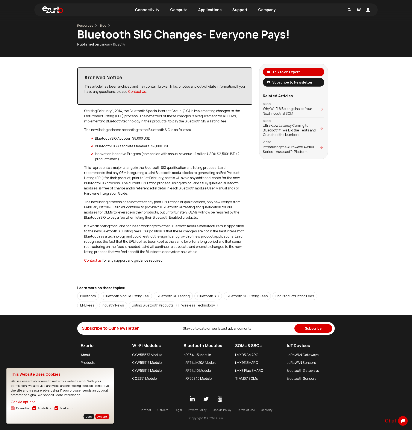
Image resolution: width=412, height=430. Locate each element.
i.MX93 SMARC (246, 362)
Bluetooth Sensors (302, 378)
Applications (210, 9)
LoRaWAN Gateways (303, 354)
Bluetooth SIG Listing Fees (247, 296)
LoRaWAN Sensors (301, 362)
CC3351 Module (144, 378)
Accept (102, 416)
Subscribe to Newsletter (292, 82)
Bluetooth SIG (208, 296)
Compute (179, 9)
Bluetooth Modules (203, 345)
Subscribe (313, 328)
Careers (162, 410)
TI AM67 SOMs (246, 378)
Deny (89, 416)
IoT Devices (298, 345)
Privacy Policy (197, 410)
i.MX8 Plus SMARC (249, 370)
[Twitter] (206, 399)
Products (88, 362)
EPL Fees (87, 305)
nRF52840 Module (198, 378)
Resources (85, 25)
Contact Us (137, 91)
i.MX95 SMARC (246, 354)
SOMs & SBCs (248, 345)
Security (267, 410)
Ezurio (87, 345)
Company (267, 9)
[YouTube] (220, 399)
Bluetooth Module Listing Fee (126, 296)
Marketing (67, 408)
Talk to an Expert (286, 72)
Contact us (93, 260)
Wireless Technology (198, 305)
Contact (145, 410)
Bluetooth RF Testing (173, 296)
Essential (22, 408)
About (85, 354)
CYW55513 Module (147, 362)
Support (240, 9)
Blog (103, 25)
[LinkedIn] (192, 399)
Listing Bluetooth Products (153, 305)
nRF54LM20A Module (200, 362)
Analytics (44, 408)
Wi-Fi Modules (146, 345)
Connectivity (147, 9)
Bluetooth (88, 296)
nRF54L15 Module (197, 354)
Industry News (113, 305)
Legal (178, 410)
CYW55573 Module (147, 354)
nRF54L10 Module (197, 370)
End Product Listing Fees (295, 296)
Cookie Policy (222, 410)
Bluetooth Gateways (303, 370)
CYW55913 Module (147, 370)
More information (68, 395)
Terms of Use (246, 410)
